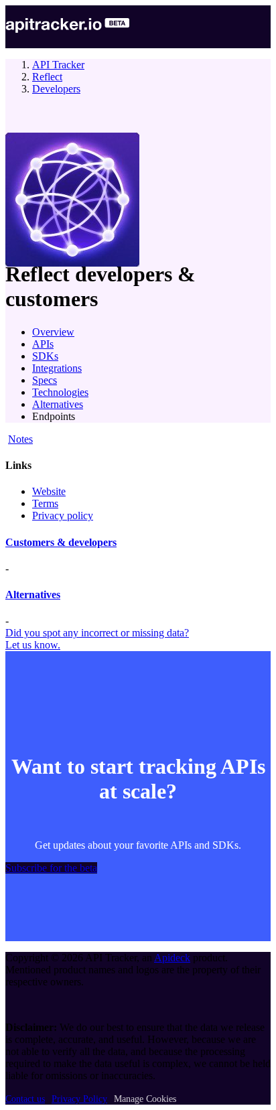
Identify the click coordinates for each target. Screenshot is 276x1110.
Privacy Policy (79, 1099)
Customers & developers (61, 542)
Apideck (172, 957)
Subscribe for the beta (51, 868)
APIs (43, 344)
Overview (53, 332)
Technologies (60, 392)
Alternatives (57, 404)
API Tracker (58, 64)
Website (49, 491)
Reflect (47, 76)
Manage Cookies (145, 1099)
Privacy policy (62, 515)
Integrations (57, 368)
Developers (56, 88)
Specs (44, 380)
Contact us (25, 1099)
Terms (45, 503)
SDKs (45, 356)
